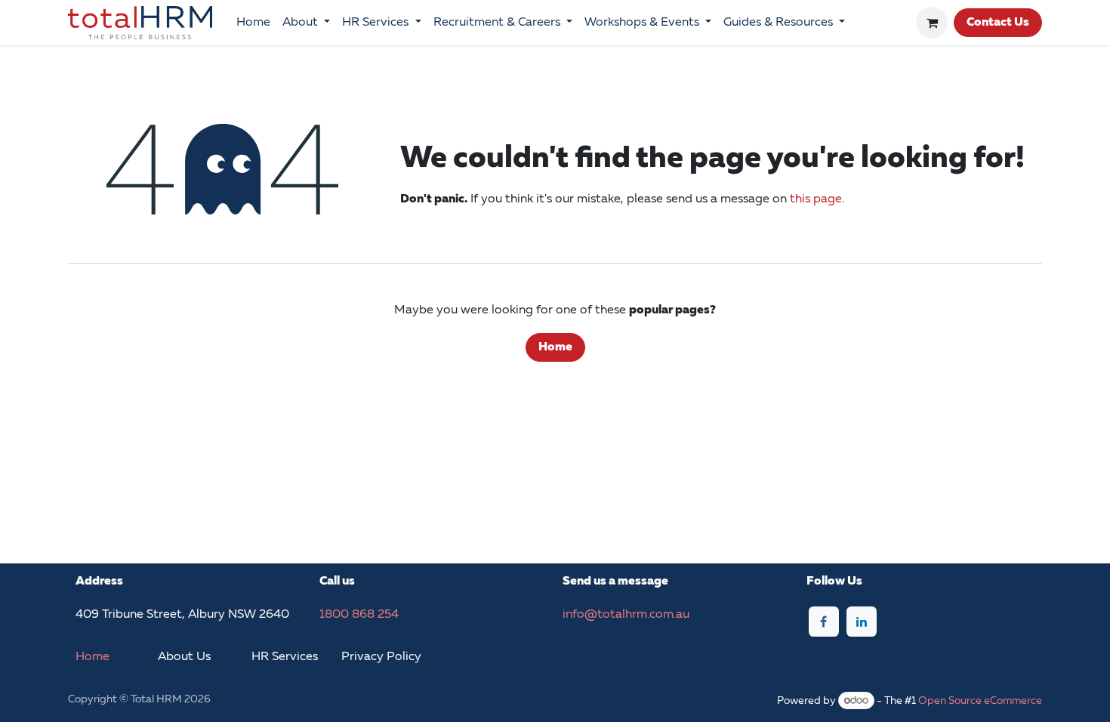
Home (555, 347)
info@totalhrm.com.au (626, 615)
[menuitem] (253, 22)
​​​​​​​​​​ (381, 657)
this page (816, 199)
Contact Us (998, 23)
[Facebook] (824, 621)
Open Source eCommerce (980, 701)
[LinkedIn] (861, 621)
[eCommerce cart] (932, 23)
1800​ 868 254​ (359, 615)
